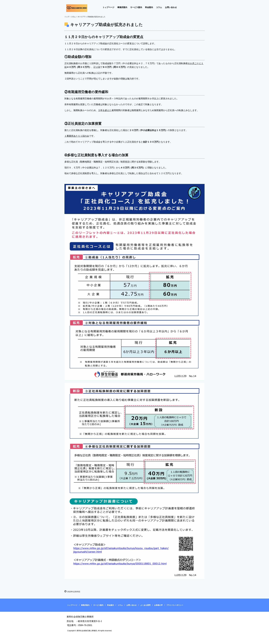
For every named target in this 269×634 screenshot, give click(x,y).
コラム (159, 7)
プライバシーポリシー (174, 605)
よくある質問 (145, 605)
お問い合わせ (171, 7)
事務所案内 (122, 7)
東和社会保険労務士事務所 (76, 8)
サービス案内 (136, 7)
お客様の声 (158, 605)
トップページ (108, 7)
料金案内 (149, 7)
